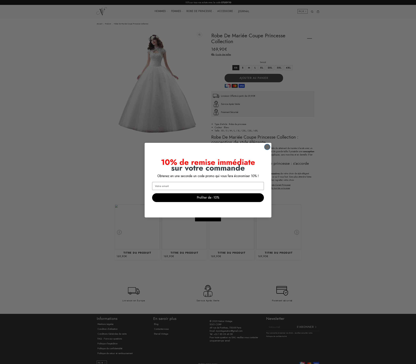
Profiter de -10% (208, 197)
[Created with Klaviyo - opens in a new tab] (208, 219)
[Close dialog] (267, 147)
